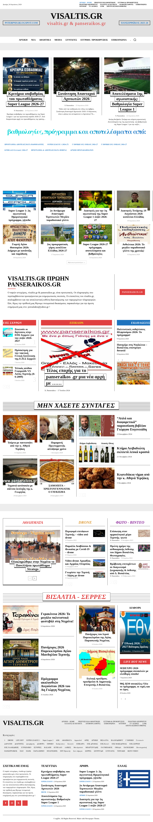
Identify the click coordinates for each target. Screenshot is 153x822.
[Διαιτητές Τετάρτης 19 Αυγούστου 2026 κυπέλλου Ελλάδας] (133, 200)
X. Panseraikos (18, 110)
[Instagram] (12, 803)
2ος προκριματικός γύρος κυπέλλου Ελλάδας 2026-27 (57, 247)
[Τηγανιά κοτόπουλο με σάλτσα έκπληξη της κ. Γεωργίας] (20, 471)
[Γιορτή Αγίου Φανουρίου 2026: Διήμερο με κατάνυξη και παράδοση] (19, 234)
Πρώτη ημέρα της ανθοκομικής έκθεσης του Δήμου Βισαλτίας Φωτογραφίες (122, 551)
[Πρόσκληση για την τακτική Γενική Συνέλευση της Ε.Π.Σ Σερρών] (8, 353)
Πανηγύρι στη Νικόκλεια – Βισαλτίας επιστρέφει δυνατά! (132, 347)
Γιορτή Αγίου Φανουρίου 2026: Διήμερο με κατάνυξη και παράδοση (19, 249)
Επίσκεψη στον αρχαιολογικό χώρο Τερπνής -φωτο (120, 534)
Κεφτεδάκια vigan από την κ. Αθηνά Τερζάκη (133, 476)
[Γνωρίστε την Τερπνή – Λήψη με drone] (99, 574)
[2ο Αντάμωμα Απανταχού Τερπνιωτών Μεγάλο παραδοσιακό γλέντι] (57, 200)
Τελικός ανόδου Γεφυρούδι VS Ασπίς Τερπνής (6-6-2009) (25, 372)
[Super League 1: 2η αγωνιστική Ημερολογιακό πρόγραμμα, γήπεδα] (19, 200)
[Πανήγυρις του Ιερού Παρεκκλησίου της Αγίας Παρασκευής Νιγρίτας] (97, 619)
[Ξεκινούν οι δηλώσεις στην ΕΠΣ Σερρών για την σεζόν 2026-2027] (8, 332)
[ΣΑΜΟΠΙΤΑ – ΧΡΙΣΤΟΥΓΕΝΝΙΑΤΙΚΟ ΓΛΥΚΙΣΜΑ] (57, 471)
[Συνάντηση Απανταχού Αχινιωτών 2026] (76, 75)
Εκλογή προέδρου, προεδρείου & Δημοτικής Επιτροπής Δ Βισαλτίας (97, 681)
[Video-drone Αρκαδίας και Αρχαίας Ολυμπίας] (99, 562)
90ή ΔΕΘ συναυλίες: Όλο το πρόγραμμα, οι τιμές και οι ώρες (135, 686)
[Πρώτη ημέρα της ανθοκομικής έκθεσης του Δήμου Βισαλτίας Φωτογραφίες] (144, 548)
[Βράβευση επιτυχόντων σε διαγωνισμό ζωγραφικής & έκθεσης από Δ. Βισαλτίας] (144, 565)
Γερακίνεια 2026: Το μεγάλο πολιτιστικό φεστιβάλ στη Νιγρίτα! (57, 617)
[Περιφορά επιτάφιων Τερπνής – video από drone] (99, 533)
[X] (18, 803)
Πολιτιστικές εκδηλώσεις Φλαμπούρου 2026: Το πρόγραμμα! (131, 332)
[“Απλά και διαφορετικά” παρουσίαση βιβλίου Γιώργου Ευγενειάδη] (97, 425)
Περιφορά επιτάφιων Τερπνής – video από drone (77, 534)
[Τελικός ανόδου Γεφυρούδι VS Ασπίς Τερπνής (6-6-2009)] (8, 371)
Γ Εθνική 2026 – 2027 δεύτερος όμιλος (135, 645)
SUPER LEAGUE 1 (47, 781)
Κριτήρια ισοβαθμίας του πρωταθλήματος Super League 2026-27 (26, 98)
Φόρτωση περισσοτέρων (75, 262)
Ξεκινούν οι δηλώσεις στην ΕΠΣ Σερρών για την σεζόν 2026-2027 (24, 335)
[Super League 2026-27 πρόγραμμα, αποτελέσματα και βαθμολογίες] (95, 234)
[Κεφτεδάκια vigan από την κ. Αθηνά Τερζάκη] (97, 478)
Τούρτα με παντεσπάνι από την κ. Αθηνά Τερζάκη (20, 445)
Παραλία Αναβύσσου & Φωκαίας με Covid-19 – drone (78, 549)
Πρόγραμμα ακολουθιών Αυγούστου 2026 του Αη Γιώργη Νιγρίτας (55, 684)
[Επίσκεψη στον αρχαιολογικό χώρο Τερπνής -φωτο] (144, 533)
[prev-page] (4, 386)
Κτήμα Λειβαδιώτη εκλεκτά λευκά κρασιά (133, 450)
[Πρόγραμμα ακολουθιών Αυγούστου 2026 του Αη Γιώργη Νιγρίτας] (20, 686)
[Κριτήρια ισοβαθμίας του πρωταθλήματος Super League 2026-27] (26, 75)
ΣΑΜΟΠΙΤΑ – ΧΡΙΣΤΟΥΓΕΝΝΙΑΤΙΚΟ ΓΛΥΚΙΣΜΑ (56, 488)
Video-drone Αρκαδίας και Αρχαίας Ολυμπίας (77, 562)
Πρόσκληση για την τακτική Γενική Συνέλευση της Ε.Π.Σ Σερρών (25, 354)
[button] (135, 40)
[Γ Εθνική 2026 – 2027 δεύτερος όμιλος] (135, 632)
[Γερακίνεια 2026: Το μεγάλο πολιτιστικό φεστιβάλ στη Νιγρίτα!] (20, 619)
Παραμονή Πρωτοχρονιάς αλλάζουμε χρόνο (56, 445)
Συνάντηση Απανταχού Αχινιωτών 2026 (54, 787)
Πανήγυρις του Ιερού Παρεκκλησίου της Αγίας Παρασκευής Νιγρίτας (97, 637)
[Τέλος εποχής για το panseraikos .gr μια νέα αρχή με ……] (76, 349)
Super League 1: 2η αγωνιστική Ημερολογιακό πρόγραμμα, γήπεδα (19, 215)
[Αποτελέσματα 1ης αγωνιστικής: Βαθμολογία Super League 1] (127, 75)
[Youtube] (25, 803)
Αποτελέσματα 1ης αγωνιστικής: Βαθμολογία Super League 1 (55, 799)
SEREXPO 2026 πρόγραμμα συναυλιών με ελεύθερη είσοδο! (134, 671)
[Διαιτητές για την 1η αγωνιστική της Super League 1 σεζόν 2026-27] (95, 200)
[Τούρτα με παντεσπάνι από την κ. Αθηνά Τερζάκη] (20, 429)
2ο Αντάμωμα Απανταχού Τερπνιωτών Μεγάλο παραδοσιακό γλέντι (57, 215)
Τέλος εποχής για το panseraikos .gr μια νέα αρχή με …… (75, 377)
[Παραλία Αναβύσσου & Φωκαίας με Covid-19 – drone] (99, 548)
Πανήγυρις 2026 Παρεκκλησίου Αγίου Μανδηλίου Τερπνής (56, 650)
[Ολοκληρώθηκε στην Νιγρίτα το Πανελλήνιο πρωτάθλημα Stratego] (32, 546)
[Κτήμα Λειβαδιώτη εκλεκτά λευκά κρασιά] (97, 452)
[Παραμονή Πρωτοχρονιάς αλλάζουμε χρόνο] (57, 429)
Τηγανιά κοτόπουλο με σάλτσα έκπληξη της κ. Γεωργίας (20, 488)
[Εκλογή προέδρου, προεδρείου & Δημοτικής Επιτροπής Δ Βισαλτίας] (97, 664)
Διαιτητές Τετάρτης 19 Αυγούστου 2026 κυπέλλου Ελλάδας (133, 213)
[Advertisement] (76, 174)
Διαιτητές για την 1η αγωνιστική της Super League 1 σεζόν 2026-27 (95, 215)
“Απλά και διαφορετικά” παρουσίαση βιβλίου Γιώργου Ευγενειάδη (132, 423)
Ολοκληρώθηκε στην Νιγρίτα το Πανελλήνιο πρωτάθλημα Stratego (32, 565)
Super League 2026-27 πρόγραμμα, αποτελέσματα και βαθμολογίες (95, 249)
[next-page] (8, 386)
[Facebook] (5, 803)
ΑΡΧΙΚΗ (82, 795)
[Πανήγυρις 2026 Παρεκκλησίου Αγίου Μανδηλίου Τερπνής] (20, 653)
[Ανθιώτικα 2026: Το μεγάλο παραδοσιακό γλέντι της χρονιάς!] (133, 234)
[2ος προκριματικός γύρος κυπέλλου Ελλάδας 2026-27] (57, 234)
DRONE (43, 792)
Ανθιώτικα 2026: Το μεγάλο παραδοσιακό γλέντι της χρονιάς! (133, 247)
